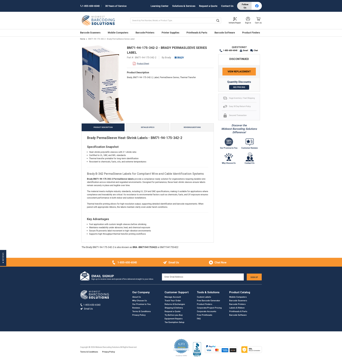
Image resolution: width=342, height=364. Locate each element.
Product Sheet (143, 63)
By (166, 57)
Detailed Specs (147, 127)
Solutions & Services (183, 6)
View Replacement (239, 71)
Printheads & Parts (197, 32)
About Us (136, 297)
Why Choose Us (139, 300)
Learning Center (159, 6)
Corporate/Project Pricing (209, 308)
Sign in (248, 23)
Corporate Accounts (206, 311)
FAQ (199, 318)
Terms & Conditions (141, 311)
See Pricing (239, 87)
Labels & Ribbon (237, 308)
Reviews (136, 308)
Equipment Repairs (173, 318)
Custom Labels (204, 297)
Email (245, 50)
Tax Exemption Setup (174, 322)
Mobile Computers (118, 32)
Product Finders (251, 32)
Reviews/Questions (192, 127)
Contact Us (227, 6)
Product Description (103, 127)
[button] (3, 258)
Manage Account (173, 297)
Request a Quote (208, 6)
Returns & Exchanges (175, 304)
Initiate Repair (235, 23)
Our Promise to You (141, 304)
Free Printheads (204, 315)
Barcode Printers (145, 32)
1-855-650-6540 (230, 50)
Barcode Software (225, 32)
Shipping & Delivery (174, 308)
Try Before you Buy (173, 315)
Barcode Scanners (90, 32)
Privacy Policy (138, 315)
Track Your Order (173, 300)
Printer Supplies (171, 32)
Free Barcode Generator (208, 300)
